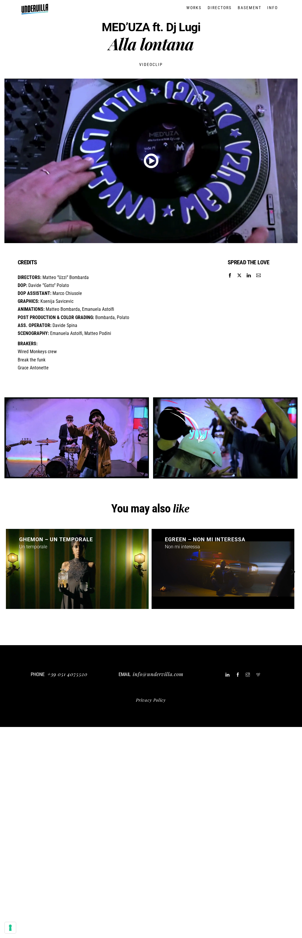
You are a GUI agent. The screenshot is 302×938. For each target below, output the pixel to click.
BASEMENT (249, 7)
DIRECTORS (220, 7)
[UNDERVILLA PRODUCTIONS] (35, 11)
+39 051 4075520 (67, 673)
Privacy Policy (151, 700)
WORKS (193, 7)
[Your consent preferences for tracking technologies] (10, 927)
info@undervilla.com (158, 673)
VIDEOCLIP (151, 64)
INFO (272, 7)
